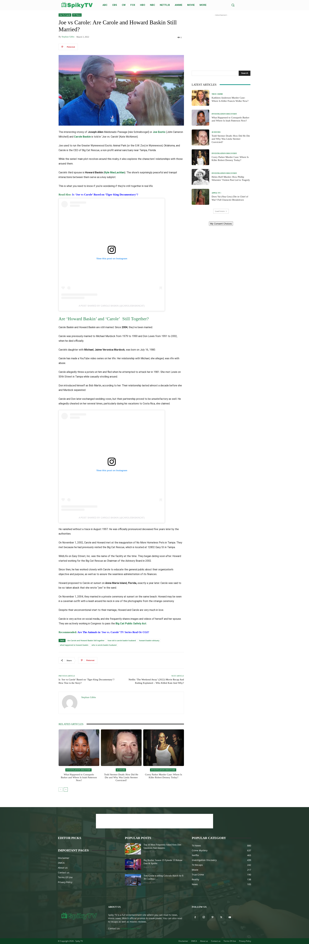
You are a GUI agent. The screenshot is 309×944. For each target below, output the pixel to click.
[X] (221, 917)
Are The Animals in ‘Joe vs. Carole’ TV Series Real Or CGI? (113, 632)
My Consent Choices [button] (221, 223)
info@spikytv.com (130, 928)
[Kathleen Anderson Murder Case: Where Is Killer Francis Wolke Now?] (200, 98)
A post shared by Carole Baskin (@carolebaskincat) (112, 305)
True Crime (217, 94)
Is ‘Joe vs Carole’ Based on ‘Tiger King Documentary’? (105, 194)
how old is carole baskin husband (122, 640)
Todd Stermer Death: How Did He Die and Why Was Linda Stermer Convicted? (121, 777)
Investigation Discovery (78, 770)
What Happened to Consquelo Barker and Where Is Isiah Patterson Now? (79, 777)
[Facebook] (195, 917)
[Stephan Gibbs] (70, 702)
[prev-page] (61, 789)
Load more (220, 211)
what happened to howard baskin (74, 645)
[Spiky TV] (77, 5)
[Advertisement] (221, 37)
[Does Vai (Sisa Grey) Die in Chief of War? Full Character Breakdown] (200, 197)
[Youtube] (230, 917)
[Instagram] (204, 917)
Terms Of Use (65, 877)
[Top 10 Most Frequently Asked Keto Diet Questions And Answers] (133, 849)
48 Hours (121, 770)
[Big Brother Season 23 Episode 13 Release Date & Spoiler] (133, 864)
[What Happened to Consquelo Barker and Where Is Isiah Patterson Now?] (79, 747)
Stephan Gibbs (68, 37)
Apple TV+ (216, 193)
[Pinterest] (212, 917)
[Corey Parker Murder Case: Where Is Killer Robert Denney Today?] (163, 747)
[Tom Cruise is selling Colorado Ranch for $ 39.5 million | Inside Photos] (133, 879)
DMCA (61, 862)
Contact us (63, 872)
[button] (233, 5)
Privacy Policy (65, 882)
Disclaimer (63, 858)
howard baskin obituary (149, 640)
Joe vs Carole (65, 15)
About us (63, 867)
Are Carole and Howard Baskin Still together (85, 640)
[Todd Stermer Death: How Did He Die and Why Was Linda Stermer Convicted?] (121, 747)
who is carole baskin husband (104, 645)
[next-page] (66, 789)
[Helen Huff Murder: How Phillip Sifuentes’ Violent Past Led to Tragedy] (200, 177)
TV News (77, 15)
